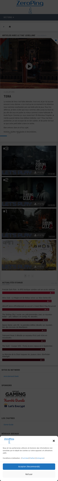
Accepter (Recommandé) (29, 466)
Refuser (29, 474)
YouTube (25, 458)
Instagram (40, 458)
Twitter (32, 458)
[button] (53, 440)
